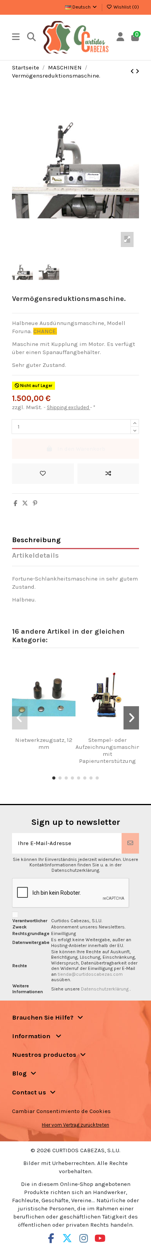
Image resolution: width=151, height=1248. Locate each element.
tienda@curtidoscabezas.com (90, 974)
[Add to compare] (108, 473)
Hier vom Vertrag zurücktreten (75, 1125)
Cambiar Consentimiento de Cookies (61, 1111)
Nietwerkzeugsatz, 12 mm (43, 743)
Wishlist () (125, 7)
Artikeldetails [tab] (35, 555)
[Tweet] (25, 503)
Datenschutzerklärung (105, 989)
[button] (53, 778)
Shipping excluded (68, 407)
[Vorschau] (53, 733)
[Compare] (41, 733)
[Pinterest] (35, 503)
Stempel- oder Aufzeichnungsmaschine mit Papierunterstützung (109, 750)
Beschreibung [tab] (36, 540)
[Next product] (137, 71)
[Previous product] (133, 71)
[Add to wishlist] (43, 473)
